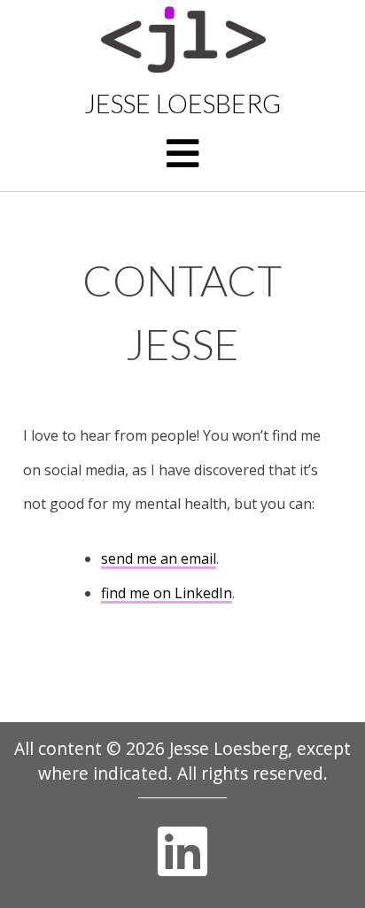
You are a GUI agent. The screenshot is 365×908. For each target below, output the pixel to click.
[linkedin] (182, 850)
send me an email (158, 558)
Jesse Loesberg (182, 103)
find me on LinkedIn (166, 593)
